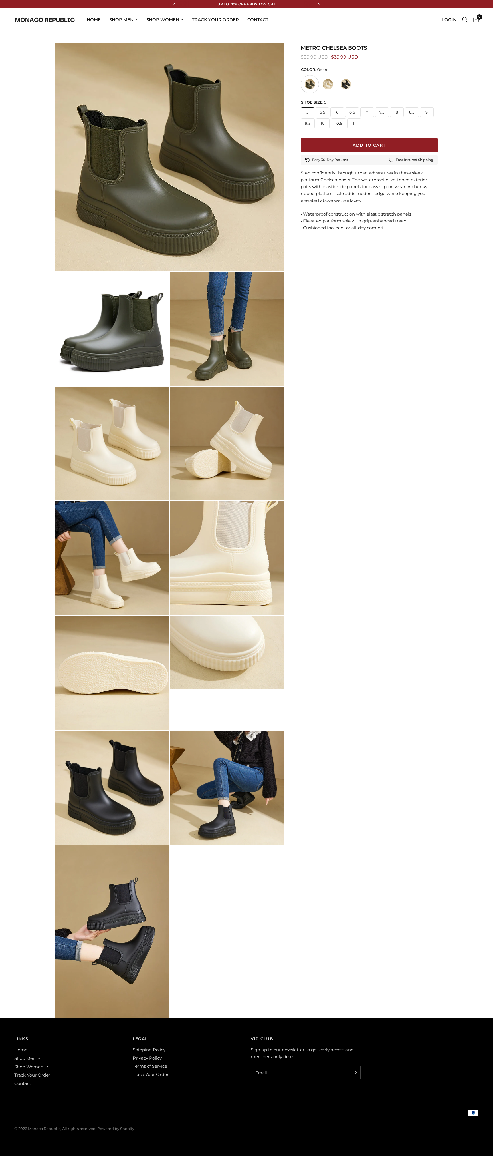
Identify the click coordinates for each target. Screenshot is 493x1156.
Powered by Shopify (115, 1128)
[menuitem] (93, 19)
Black (346, 84)
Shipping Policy (149, 1049)
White (328, 84)
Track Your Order (215, 19)
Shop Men (121, 19)
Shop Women (162, 19)
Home (94, 19)
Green (310, 84)
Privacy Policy (147, 1058)
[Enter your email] (355, 1072)
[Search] (464, 19)
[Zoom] (271, 54)
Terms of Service (150, 1066)
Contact (257, 19)
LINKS (21, 1039)
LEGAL (140, 1039)
